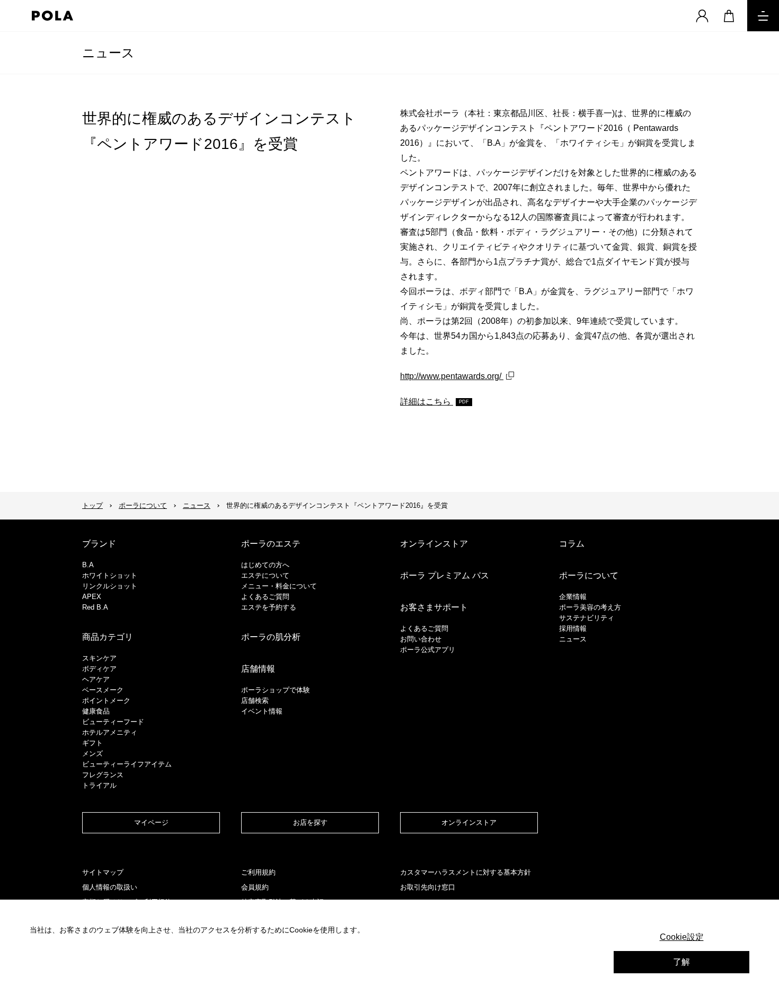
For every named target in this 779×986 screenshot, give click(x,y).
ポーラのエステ (270, 543)
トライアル (99, 785)
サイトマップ (102, 872)
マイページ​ (151, 822)
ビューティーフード (113, 722)
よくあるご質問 (265, 597)
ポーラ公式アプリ (427, 650)
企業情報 (573, 597)
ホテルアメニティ (109, 732)
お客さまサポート (434, 607)
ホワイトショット (109, 575)
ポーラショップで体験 (275, 690)
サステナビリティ (586, 618)
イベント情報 (261, 711)
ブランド (99, 543)
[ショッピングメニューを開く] (728, 15)
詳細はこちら (426, 401)
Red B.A (95, 607)
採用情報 (573, 628)
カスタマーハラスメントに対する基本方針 (465, 872)
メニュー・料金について (279, 586)
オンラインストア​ (469, 822)
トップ (92, 505)
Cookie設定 (682, 936)
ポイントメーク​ (106, 701)
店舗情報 (258, 668)
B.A (88, 565)
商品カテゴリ (107, 636)
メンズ (92, 754)
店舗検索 (255, 701)
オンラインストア (434, 543)
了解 (681, 961)
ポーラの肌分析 (270, 636)
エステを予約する (268, 607)
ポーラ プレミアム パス (444, 575)
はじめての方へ (265, 565)
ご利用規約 (258, 872)
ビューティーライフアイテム (127, 764)
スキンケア (99, 658)
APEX (91, 597)
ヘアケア (96, 679)
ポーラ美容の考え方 (590, 607)
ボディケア (99, 669)
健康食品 (96, 711)
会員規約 (255, 887)
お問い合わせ (420, 639)
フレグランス (102, 775)
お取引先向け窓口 (427, 887)
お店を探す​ (310, 822)
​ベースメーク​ (102, 690)
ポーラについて (143, 505)
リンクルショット (109, 586)
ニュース (108, 53)
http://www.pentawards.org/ (451, 376)
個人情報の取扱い (109, 887)
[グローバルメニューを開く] (763, 15)
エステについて (265, 575)
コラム (572, 543)
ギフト (92, 743)
